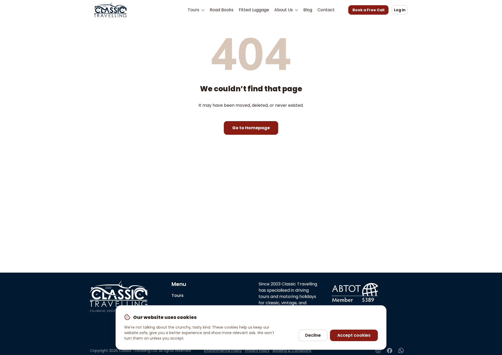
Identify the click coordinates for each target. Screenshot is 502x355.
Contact (326, 10)
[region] (251, 327)
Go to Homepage (251, 128)
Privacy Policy (257, 350)
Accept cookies (353, 335)
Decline (313, 335)
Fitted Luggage (254, 10)
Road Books (221, 10)
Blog (307, 10)
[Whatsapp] (401, 350)
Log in (400, 10)
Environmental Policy (223, 350)
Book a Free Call (368, 10)
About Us (284, 10)
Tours (194, 10)
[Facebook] (389, 350)
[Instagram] (378, 350)
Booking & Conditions (292, 350)
